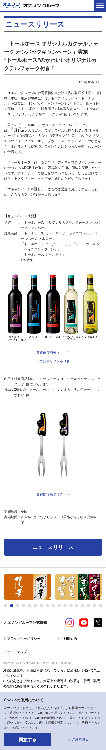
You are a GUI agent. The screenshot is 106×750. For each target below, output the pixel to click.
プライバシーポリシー (23, 639)
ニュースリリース (53, 547)
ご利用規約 (68, 639)
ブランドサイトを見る (53, 361)
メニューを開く (100, 5)
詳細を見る (80, 739)
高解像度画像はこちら (53, 353)
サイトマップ (17, 652)
